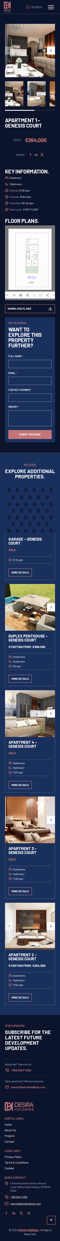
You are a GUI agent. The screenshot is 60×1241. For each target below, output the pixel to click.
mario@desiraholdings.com (28, 1087)
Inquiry (14, 406)
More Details (20, 572)
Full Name (16, 356)
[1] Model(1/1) (6, 296)
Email (12, 372)
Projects (9, 1136)
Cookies (9, 1168)
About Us (10, 1130)
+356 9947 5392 (21, 1070)
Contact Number (20, 389)
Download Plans (19, 308)
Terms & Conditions (16, 1162)
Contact (9, 1141)
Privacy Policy (12, 1157)
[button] (9, 51)
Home (8, 1124)
